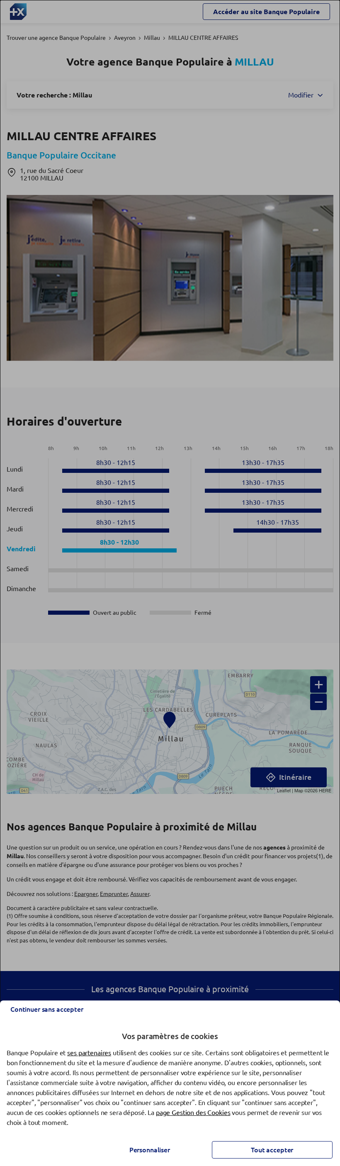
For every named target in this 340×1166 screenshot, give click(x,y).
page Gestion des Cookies (193, 1112)
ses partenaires (89, 1052)
